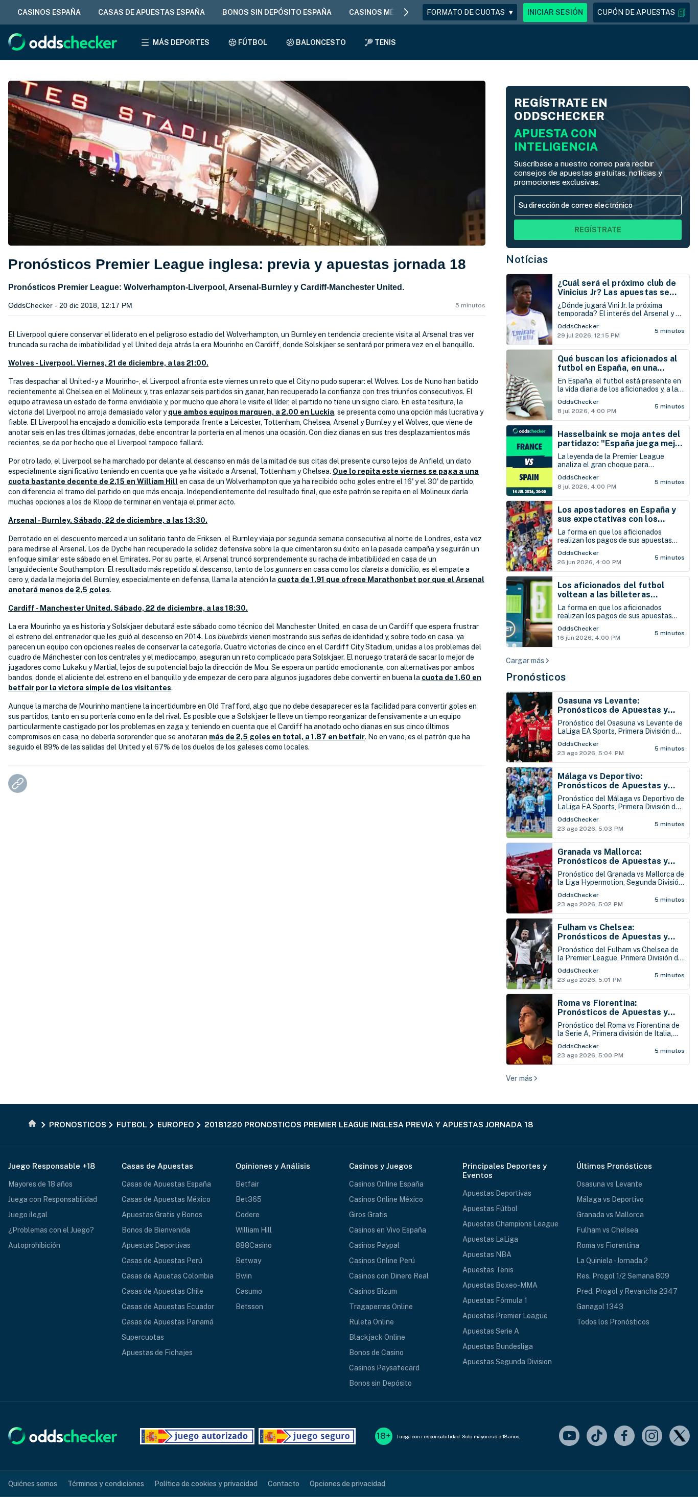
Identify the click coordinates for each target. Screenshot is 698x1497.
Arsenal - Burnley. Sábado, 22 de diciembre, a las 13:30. (107, 520)
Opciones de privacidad (347, 1484)
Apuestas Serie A (490, 1331)
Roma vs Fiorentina (607, 1245)
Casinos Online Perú (382, 1261)
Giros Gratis (368, 1215)
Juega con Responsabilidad (52, 1199)
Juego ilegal (28, 1215)
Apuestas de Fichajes (157, 1352)
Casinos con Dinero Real (389, 1276)
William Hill (254, 1230)
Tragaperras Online (381, 1306)
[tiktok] (597, 1436)
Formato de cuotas (470, 12)
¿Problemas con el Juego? (51, 1230)
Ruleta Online (371, 1322)
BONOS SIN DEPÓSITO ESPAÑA (277, 12)
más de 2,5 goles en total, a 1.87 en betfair (287, 737)
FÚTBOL (252, 42)
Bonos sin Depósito (380, 1383)
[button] (641, 12)
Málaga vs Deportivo (610, 1199)
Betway (248, 1261)
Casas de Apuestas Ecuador (168, 1306)
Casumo (249, 1291)
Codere (248, 1215)
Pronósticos (536, 677)
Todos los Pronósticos (612, 1322)
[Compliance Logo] (197, 1436)
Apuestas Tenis (488, 1270)
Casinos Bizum (373, 1291)
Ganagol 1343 (599, 1306)
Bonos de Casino (376, 1352)
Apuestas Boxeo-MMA (500, 1285)
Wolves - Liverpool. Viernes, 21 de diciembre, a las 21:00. (108, 363)
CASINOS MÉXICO (380, 12)
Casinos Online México (386, 1199)
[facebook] (624, 1436)
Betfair (247, 1184)
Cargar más (525, 661)
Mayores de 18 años (40, 1184)
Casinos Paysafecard (384, 1368)
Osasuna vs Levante (609, 1184)
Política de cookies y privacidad (206, 1484)
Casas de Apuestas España (166, 1184)
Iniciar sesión (555, 12)
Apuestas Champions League (510, 1224)
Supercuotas (143, 1337)
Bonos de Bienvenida (156, 1230)
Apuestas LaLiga (490, 1239)
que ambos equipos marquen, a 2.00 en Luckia (251, 412)
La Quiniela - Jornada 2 (612, 1261)
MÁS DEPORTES (181, 42)
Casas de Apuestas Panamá (168, 1322)
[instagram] (652, 1436)
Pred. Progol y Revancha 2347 (627, 1291)
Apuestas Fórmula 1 (494, 1300)
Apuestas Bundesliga (497, 1346)
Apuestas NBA (486, 1254)
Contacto (283, 1484)
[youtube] (569, 1436)
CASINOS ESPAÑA (49, 12)
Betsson (249, 1306)
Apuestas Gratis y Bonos (162, 1215)
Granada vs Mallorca (610, 1215)
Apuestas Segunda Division (507, 1362)
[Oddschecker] (62, 1436)
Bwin (244, 1276)
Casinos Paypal (374, 1245)
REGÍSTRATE (597, 230)
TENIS (385, 42)
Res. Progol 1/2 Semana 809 (622, 1276)
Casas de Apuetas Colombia (168, 1276)
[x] (679, 1436)
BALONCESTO (321, 42)
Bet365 (249, 1199)
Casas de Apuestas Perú (162, 1261)
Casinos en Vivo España (387, 1230)
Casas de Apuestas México (166, 1199)
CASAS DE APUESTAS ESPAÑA (151, 12)
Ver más (519, 1078)
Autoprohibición (34, 1245)
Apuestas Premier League (505, 1316)
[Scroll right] (406, 12)
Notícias (527, 259)
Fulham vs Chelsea (607, 1230)
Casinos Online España (386, 1184)
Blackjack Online (377, 1337)
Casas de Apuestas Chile (162, 1291)
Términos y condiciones (105, 1484)
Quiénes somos (32, 1484)
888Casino (254, 1245)
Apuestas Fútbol (490, 1208)
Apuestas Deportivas (156, 1245)
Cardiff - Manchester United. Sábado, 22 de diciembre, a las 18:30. (128, 608)
